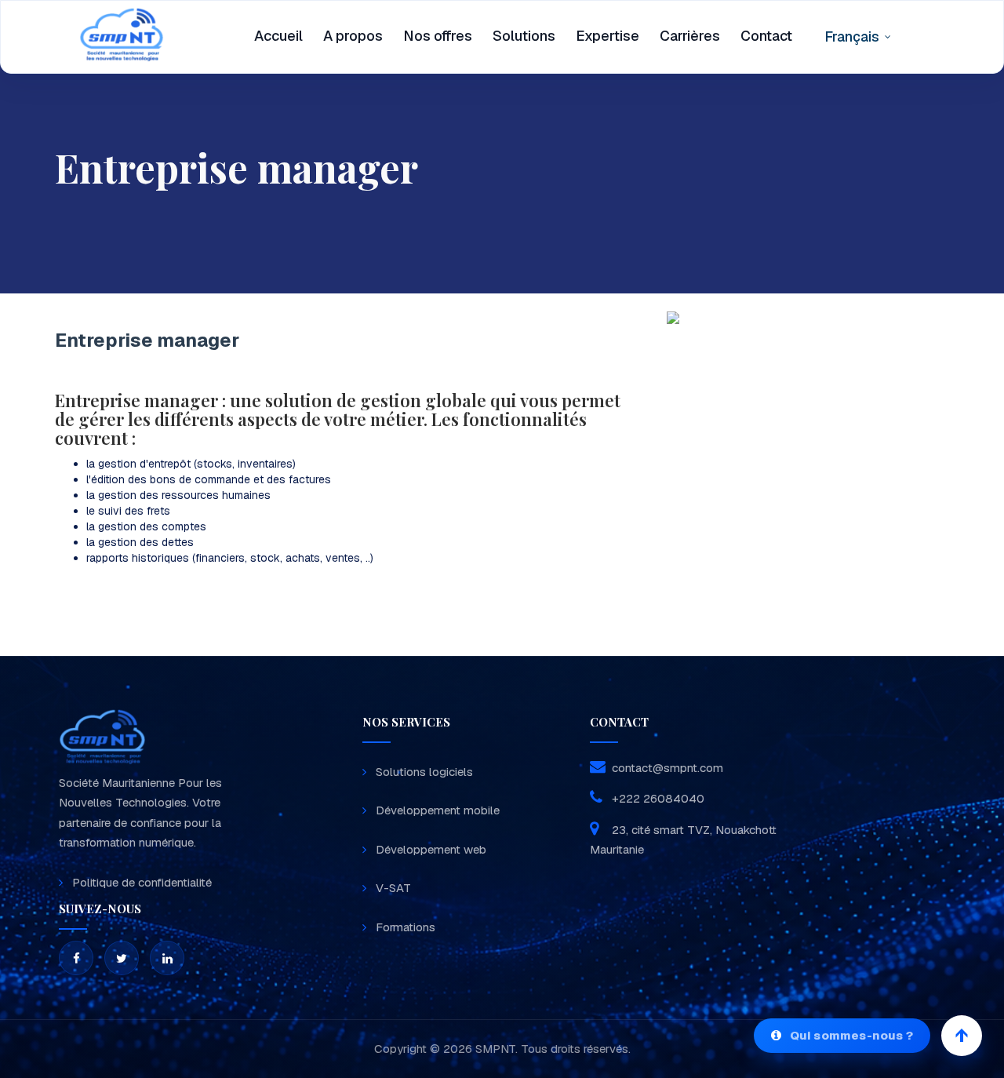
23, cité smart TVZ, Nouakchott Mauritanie (683, 840)
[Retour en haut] (961, 1035)
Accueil (278, 36)
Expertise (607, 36)
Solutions (524, 36)
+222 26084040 (656, 798)
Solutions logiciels (424, 771)
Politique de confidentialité (142, 882)
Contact (766, 36)
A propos (353, 36)
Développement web (431, 849)
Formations (405, 927)
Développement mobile (438, 810)
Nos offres (437, 36)
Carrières (690, 36)
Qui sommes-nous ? (851, 1035)
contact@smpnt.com (667, 767)
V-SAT (393, 887)
